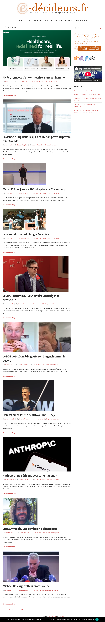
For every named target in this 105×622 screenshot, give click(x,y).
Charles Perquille (22, 81)
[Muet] (97, 80)
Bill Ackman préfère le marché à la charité (87, 94)
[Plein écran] (100, 80)
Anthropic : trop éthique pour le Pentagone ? (30, 476)
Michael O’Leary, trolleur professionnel (26, 586)
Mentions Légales (81, 20)
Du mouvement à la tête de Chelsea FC (86, 91)
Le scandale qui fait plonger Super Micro (27, 234)
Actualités (58, 20)
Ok (97, 619)
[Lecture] (76, 80)
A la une (28, 20)
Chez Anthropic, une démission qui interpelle (30, 529)
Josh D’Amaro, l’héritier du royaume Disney (29, 415)
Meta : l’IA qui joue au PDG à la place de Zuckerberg (34, 189)
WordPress (52, 616)
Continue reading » (9, 95)
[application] (88, 74)
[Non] (103, 619)
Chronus (61, 616)
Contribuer (68, 20)
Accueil (20, 20)
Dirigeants (37, 20)
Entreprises (48, 20)
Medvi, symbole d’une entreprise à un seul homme (34, 77)
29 (22, 609)
